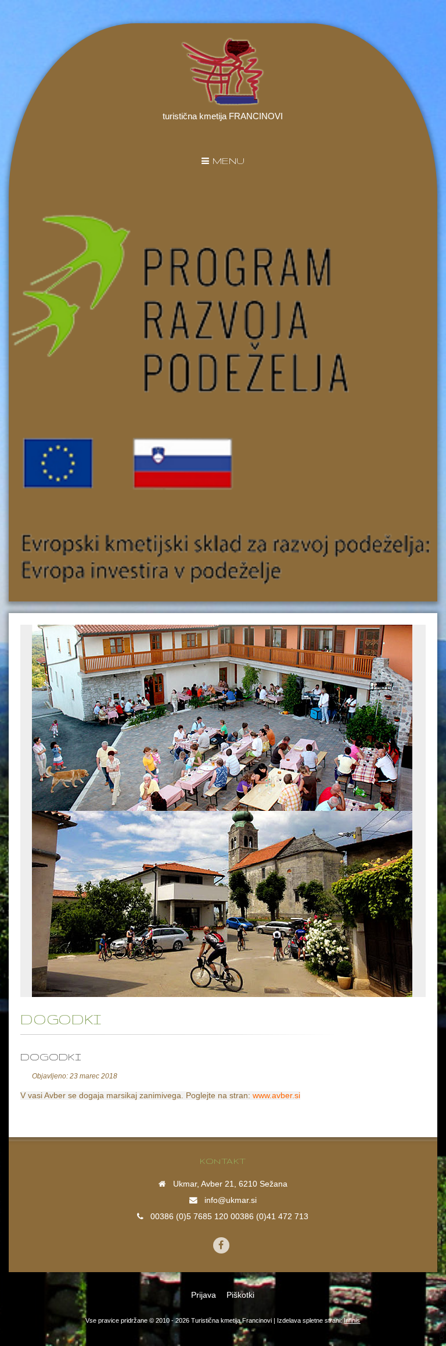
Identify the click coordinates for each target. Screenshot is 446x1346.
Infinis (352, 1320)
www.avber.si (276, 1095)
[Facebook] (221, 1245)
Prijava (203, 1295)
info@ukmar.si (230, 1200)
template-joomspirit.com (442, 1302)
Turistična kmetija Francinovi (231, 1320)
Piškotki (240, 1295)
